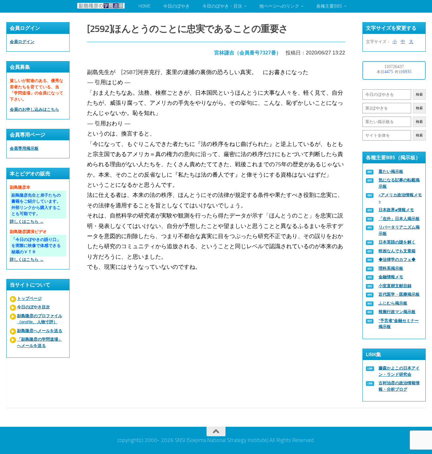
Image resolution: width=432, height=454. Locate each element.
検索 (419, 94)
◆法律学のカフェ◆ (397, 259)
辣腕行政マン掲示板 (397, 311)
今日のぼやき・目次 (222, 6)
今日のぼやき (176, 6)
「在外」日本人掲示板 (399, 218)
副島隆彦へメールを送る (39, 330)
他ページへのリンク (279, 6)
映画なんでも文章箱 (397, 251)
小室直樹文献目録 (395, 285)
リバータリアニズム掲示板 (399, 230)
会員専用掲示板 (24, 148)
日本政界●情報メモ (396, 209)
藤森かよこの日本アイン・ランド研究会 (399, 371)
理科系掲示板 (391, 268)
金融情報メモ (391, 276)
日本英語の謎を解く (397, 242)
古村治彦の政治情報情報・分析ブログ (399, 386)
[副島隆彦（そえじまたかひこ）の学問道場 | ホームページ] (101, 6)
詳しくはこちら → (27, 221)
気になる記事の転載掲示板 (399, 183)
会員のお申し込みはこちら (34, 109)
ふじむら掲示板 (393, 303)
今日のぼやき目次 (33, 307)
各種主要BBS (329, 6)
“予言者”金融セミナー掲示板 (399, 323)
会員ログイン (22, 41)
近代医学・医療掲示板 (399, 294)
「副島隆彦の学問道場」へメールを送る (39, 342)
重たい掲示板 (391, 171)
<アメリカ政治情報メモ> (400, 198)
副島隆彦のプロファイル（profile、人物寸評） (39, 319)
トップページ (29, 298)
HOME (145, 6)
